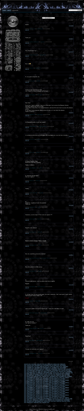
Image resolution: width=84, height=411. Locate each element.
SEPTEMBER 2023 (56, 370)
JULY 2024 (36, 369)
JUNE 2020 (51, 377)
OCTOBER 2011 (39, 398)
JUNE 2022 (67, 372)
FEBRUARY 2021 (38, 376)
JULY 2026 (33, 364)
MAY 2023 (34, 371)
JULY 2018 (45, 382)
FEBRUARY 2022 (43, 374)
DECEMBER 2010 (59, 400)
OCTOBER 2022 (39, 372)
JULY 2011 (61, 398)
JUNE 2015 (51, 390)
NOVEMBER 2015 (56, 388)
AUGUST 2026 (27, 364)
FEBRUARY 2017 (31, 386)
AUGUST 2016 (39, 387)
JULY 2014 (45, 392)
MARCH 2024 (54, 369)
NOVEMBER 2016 (56, 386)
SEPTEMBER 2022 (47, 372)
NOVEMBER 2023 (40, 370)
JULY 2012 (45, 397)
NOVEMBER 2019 (56, 378)
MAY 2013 (56, 395)
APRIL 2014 (62, 392)
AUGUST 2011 (55, 398)
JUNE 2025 (42, 366)
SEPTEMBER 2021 (39, 375)
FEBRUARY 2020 (31, 378)
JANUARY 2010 (45, 402)
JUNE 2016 (51, 387)
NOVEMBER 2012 (56, 396)
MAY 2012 (56, 397)
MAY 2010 (64, 401)
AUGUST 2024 (30, 369)
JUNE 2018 (51, 382)
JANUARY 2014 (38, 393)
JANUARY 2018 (38, 383)
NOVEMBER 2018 (56, 381)
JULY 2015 (45, 390)
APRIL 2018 (62, 382)
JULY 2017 (45, 385)
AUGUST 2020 (39, 377)
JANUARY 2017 (38, 386)
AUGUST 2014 (39, 392)
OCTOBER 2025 (55, 365)
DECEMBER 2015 (47, 388)
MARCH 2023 (46, 371)
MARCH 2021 (30, 376)
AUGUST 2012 (39, 397)
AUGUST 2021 (47, 375)
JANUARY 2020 (38, 378)
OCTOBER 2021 (30, 375)
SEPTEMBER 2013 (31, 395)
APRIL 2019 (62, 380)
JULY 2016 (45, 387)
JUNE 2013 (51, 395)
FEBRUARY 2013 (31, 396)
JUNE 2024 (42, 369)
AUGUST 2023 (64, 370)
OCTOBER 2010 (30, 401)
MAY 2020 (56, 377)
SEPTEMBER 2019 (31, 380)
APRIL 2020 (62, 377)
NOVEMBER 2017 (56, 383)
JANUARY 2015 (38, 391)
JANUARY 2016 (38, 388)
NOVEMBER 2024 (47, 367)
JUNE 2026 (39, 364)
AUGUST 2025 (30, 366)
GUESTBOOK (15, 10)
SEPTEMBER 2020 (31, 377)
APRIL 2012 (62, 397)
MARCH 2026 (56, 364)
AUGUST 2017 (39, 385)
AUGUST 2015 (39, 390)
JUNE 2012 (51, 397)
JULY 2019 (45, 380)
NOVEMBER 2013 (56, 393)
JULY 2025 (36, 366)
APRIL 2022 (29, 374)
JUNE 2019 (51, 380)
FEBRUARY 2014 (31, 393)
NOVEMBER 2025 (47, 365)
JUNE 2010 (59, 401)
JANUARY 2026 (30, 365)
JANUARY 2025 (30, 367)
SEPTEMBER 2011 (47, 398)
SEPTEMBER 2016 (31, 387)
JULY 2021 (53, 375)
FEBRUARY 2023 (54, 371)
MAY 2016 (56, 387)
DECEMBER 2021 (60, 374)
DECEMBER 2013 (47, 393)
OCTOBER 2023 (48, 370)
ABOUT (9, 10)
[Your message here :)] (12, 70)
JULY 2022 (62, 372)
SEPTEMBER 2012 (31, 397)
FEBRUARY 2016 (31, 388)
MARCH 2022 (36, 374)
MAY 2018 (56, 382)
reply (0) (27, 30)
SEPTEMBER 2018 (31, 382)
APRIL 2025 (53, 366)
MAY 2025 (47, 366)
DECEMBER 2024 (39, 367)
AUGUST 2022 (55, 372)
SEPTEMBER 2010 (39, 401)
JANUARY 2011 (51, 400)
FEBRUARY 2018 (31, 383)
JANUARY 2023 (62, 371)
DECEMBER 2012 (47, 396)
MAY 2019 (56, 380)
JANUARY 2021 (45, 376)
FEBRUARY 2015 (31, 391)
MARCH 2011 (36, 400)
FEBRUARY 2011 (43, 400)
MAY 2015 (56, 390)
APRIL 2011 (29, 400)
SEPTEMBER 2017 (31, 385)
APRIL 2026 (50, 364)
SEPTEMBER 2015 (31, 390)
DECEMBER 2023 (31, 370)
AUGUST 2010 (47, 401)
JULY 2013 (45, 395)
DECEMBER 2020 (54, 376)
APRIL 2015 (62, 390)
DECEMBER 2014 (47, 391)
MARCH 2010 (30, 402)
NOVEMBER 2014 (56, 391)
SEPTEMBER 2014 (31, 392)
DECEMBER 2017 (47, 383)
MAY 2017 (56, 385)
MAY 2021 (64, 375)
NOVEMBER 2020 (62, 376)
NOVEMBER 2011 (31, 398)
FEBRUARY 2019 (31, 381)
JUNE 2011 (67, 398)
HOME (4, 10)
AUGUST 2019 (39, 380)
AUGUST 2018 (39, 382)
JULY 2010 (53, 401)
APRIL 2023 (40, 371)
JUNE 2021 (59, 375)
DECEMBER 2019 (47, 378)
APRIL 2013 (62, 395)
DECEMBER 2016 (47, 386)
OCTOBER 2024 (55, 367)
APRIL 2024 (47, 369)
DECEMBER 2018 (47, 381)
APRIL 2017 (62, 385)
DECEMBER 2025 (39, 365)
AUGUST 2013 (39, 395)
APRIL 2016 (62, 387)
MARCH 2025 (59, 366)
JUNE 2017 (51, 385)
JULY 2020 (45, 377)
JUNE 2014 (51, 392)
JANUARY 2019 (38, 381)
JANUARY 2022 (51, 374)
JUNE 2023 (29, 371)
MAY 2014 (56, 392)
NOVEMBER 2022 (31, 372)
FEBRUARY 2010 (38, 402)
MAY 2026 (44, 364)
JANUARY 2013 (38, 396)
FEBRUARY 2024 (62, 369)
